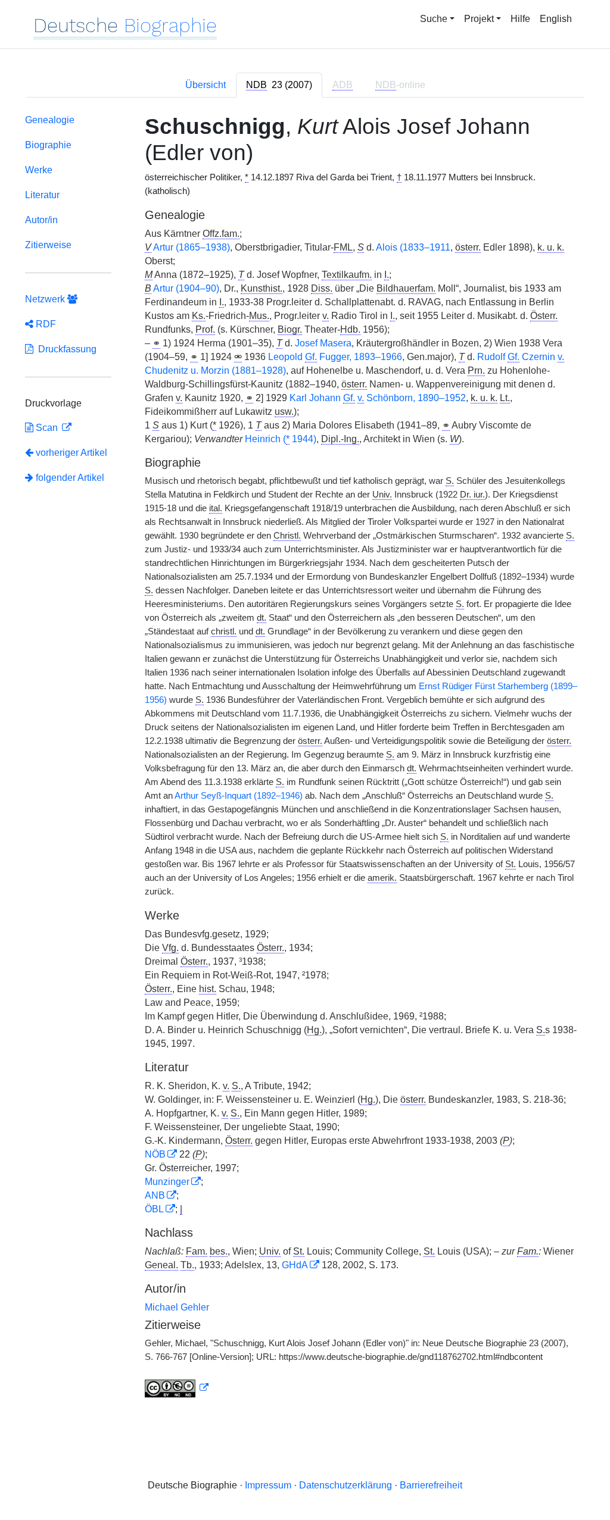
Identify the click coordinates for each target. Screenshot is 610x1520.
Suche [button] (433, 19)
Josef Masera (323, 343)
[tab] (279, 85)
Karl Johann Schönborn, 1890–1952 (378, 398)
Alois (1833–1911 (413, 247)
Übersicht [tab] (205, 85)
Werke (38, 170)
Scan (46, 428)
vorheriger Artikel (71, 453)
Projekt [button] (479, 19)
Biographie (48, 145)
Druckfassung (65, 349)
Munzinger (167, 1182)
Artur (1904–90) (186, 288)
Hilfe (520, 19)
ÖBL (154, 1209)
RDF (44, 324)
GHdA (295, 1265)
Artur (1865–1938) (191, 247)
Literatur (42, 195)
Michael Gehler (177, 1307)
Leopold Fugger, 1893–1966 (335, 357)
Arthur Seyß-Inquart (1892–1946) (239, 795)
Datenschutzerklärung (345, 1485)
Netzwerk (46, 299)
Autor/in (41, 220)
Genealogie (49, 120)
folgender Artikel (68, 478)
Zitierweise (48, 245)
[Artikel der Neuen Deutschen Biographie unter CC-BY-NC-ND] (177, 1388)
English (556, 19)
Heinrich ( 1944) (280, 439)
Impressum (268, 1485)
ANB (155, 1195)
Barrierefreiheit (431, 1485)
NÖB (155, 1154)
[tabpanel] (305, 758)
